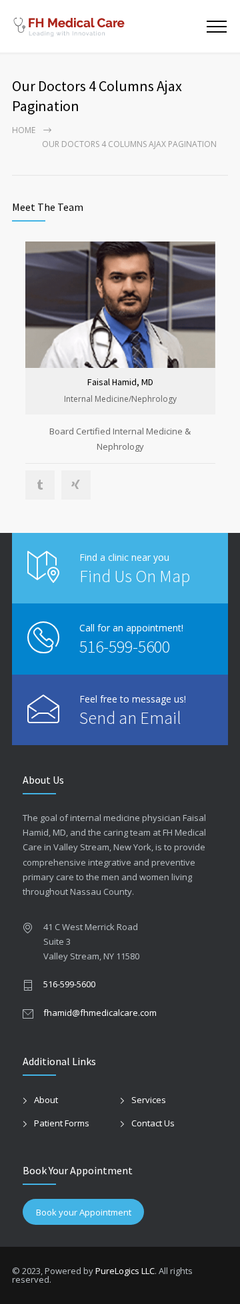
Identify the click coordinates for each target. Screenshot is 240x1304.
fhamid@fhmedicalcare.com (100, 1013)
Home (23, 130)
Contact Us (153, 1123)
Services (148, 1100)
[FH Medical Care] (109, 26)
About (46, 1100)
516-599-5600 (124, 646)
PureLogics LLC (125, 1271)
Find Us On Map (134, 576)
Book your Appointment (83, 1212)
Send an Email (130, 718)
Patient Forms (61, 1123)
